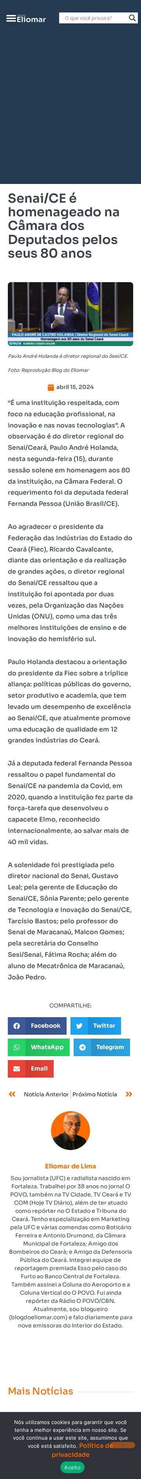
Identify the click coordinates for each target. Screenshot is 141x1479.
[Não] (122, 1445)
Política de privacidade (83, 1450)
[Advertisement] (70, 110)
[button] (11, 18)
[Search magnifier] (132, 17)
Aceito (72, 1467)
